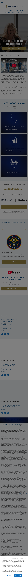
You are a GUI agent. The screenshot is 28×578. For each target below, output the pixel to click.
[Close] (25, 558)
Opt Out (9, 575)
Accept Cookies (18, 575)
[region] (14, 567)
